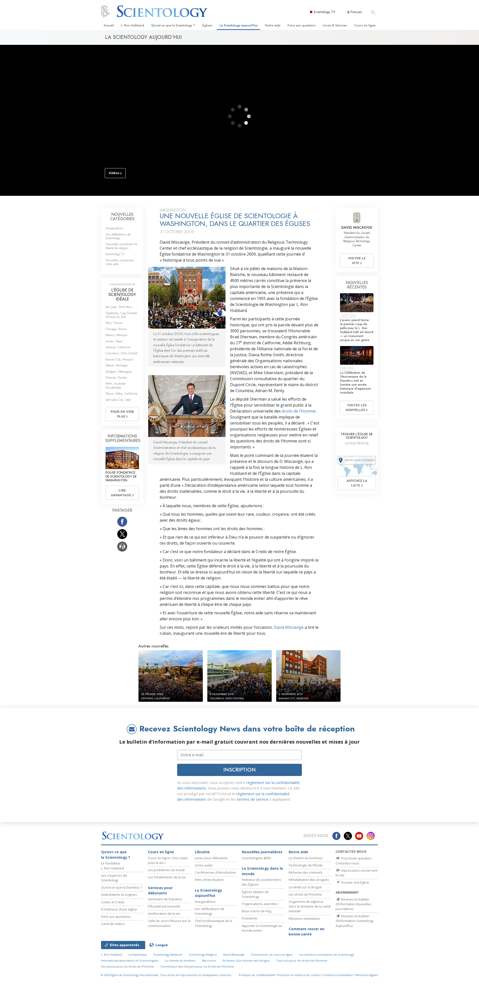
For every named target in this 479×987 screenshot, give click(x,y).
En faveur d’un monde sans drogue (246, 960)
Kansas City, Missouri (119, 359)
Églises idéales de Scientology (255, 894)
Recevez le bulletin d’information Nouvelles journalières (353, 904)
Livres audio (204, 865)
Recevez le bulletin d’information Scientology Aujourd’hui (354, 921)
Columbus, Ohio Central (121, 353)
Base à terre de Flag (256, 911)
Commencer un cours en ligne (271, 954)
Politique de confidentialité (257, 975)
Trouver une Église (354, 882)
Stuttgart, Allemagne (119, 371)
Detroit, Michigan (117, 365)
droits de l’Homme (299, 411)
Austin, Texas (114, 341)
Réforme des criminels (306, 872)
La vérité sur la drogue (305, 887)
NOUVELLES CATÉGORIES (122, 217)
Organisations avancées (260, 904)
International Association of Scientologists (129, 960)
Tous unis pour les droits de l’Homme (301, 960)
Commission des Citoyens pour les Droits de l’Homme (197, 966)
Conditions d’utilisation (338, 975)
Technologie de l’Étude (306, 865)
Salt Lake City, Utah (118, 399)
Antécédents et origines (119, 894)
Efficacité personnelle (164, 906)
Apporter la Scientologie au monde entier (262, 928)
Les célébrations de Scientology (118, 236)
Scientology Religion (203, 954)
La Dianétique (137, 954)
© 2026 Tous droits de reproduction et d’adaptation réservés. (166, 975)
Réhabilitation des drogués (309, 879)
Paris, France (114, 322)
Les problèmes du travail (166, 870)
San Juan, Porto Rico (118, 306)
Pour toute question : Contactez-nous (354, 860)
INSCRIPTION (239, 770)
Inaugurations (114, 228)
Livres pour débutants (211, 858)
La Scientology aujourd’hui (239, 25)
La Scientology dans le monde (262, 871)
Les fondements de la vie (167, 877)
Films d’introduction (209, 879)
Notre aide (272, 25)
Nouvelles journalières (262, 851)
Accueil (109, 25)
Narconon (209, 960)
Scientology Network (167, 954)
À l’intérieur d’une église (119, 909)
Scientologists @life (256, 858)
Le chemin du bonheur (306, 858)
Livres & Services (335, 25)
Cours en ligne (364, 25)
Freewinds (249, 918)
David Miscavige (289, 627)
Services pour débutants (160, 890)
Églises (207, 25)
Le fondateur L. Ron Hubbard (112, 865)
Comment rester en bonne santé (306, 931)
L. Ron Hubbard (132, 25)
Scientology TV (324, 11)
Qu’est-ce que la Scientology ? (173, 25)
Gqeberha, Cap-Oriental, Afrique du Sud (122, 315)
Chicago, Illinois (116, 329)
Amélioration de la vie (164, 913)
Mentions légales (367, 975)
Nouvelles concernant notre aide (120, 262)
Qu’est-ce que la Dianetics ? (121, 887)
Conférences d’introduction (215, 872)
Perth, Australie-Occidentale (116, 385)
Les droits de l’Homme (305, 894)
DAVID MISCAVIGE (356, 227)
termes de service (252, 799)
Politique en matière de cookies (298, 975)
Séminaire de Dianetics (165, 899)
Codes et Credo (112, 902)
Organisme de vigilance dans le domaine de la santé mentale (310, 906)
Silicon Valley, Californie (121, 393)
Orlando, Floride (116, 377)
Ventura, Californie (118, 347)
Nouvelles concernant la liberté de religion (121, 246)
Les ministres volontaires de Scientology (326, 954)
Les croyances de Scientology (114, 877)
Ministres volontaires (304, 918)
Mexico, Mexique (116, 335)
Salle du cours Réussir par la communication (169, 923)
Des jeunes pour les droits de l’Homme (127, 966)
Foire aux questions (302, 25)
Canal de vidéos (113, 923)
